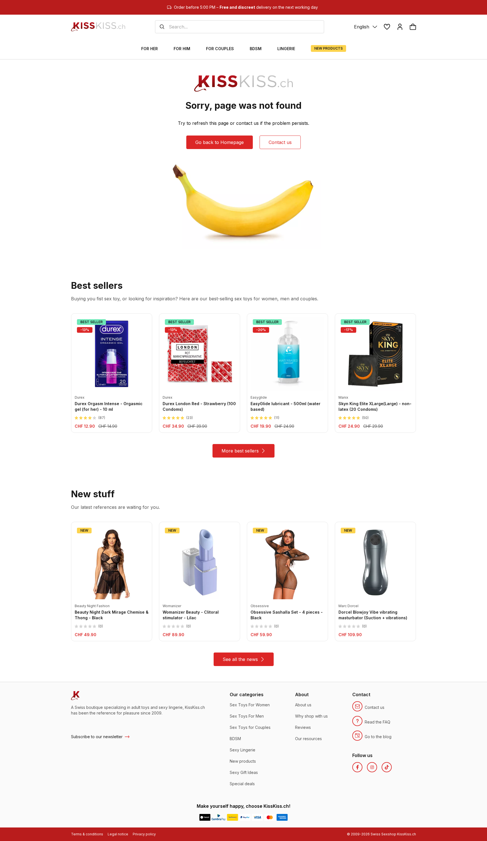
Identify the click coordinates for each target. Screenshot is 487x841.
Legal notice (118, 834)
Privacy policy (144, 834)
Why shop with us (311, 716)
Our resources (308, 738)
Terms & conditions (87, 834)
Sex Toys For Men (247, 716)
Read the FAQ (377, 722)
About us (303, 704)
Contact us (280, 142)
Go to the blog (378, 736)
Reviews (303, 727)
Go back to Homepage (219, 142)
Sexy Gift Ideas (244, 772)
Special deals (242, 783)
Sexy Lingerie (242, 749)
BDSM (235, 738)
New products (243, 761)
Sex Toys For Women (250, 704)
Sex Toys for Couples (250, 727)
